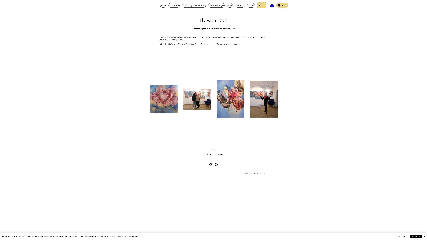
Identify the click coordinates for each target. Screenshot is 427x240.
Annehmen (416, 236)
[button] (272, 5)
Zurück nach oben (214, 154)
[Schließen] (424, 236)
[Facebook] (210, 164)
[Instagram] (216, 164)
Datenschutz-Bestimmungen (128, 236)
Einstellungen (402, 236)
